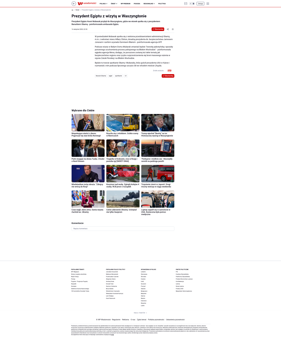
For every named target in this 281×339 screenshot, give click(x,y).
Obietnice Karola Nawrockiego (80, 288)
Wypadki (73, 284)
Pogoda (137, 4)
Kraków (143, 279)
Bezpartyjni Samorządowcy (184, 291)
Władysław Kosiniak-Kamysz (114, 293)
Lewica (178, 284)
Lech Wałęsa (109, 296)
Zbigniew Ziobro (111, 279)
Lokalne (143, 272)
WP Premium (125, 4)
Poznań (143, 286)
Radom (143, 298)
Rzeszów (143, 303)
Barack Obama (101, 76)
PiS (177, 272)
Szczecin (143, 284)
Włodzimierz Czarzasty (113, 291)
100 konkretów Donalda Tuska (80, 291)
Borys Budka (109, 288)
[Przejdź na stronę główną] (74, 5)
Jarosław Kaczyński (112, 272)
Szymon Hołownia (111, 286)
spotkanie (118, 76)
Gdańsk (143, 288)
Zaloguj (200, 4)
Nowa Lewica (180, 286)
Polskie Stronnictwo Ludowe (184, 279)
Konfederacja (180, 281)
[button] (192, 3)
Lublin (143, 305)
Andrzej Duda (110, 281)
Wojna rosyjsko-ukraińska (78, 274)
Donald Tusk (109, 284)
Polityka (162, 4)
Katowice (143, 301)
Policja (73, 279)
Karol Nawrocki (110, 298)
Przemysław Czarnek (112, 276)
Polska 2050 (179, 288)
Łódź (142, 281)
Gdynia (143, 296)
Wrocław (143, 276)
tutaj (112, 334)
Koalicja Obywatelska (182, 274)
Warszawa (144, 274)
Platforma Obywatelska (183, 276)
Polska (103, 4)
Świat (113, 4)
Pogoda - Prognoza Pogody (79, 281)
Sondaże (73, 286)
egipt (110, 76)
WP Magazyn (75, 272)
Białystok (143, 293)
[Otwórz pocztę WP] (185, 3)
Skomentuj (159, 29)
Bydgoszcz (144, 291)
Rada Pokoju (75, 276)
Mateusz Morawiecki (112, 274)
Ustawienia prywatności (175, 320)
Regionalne (148, 4)
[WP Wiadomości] (89, 3)
